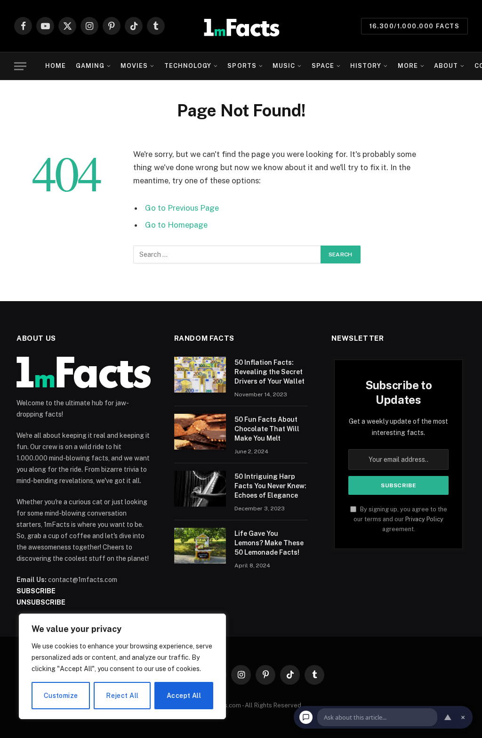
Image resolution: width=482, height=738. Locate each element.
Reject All (122, 695)
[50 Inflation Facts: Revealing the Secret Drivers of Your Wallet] (200, 375)
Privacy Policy (424, 519)
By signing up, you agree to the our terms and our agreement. (400, 519)
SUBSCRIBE (36, 591)
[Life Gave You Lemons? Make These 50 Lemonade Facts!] (200, 546)
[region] (122, 666)
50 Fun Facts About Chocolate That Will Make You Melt (266, 429)
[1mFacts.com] (241, 26)
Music (284, 65)
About (446, 65)
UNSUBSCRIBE (40, 602)
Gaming (90, 65)
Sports (241, 65)
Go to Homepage (176, 225)
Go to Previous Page (182, 208)
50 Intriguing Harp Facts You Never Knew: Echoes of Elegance (270, 486)
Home (55, 65)
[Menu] (20, 66)
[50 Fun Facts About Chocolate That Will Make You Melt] (200, 432)
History (365, 65)
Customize (61, 695)
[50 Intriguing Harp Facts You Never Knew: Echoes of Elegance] (200, 489)
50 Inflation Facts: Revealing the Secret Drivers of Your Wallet (269, 372)
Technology (187, 65)
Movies (134, 65)
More (408, 65)
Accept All (184, 695)
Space (323, 65)
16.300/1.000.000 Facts (414, 26)
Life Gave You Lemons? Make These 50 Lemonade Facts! (269, 543)
